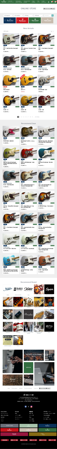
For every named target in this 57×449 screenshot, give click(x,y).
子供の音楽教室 (47, 415)
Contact (44, 1)
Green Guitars (4, 411)
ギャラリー (17, 419)
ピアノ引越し (32, 420)
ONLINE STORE (28, 8)
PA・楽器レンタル (47, 419)
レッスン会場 (46, 417)
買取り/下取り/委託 (4, 415)
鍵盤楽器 (31, 411)
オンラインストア (4, 413)
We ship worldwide (27, 1)
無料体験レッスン (47, 411)
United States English (50, 8)
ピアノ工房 (31, 415)
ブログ (2, 420)
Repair (33, 1)
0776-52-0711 (29, 400)
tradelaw (20, 388)
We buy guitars (19, 1)
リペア (2, 419)
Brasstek (17, 411)
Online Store (11, 1)
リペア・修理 (17, 415)
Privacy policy (14, 388)
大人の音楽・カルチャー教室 (49, 413)
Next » (38, 116)
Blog (39, 1)
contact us (36, 388)
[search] (52, 15)
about (9, 388)
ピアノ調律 (31, 419)
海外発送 (2, 417)
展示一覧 (31, 413)
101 (36, 116)
